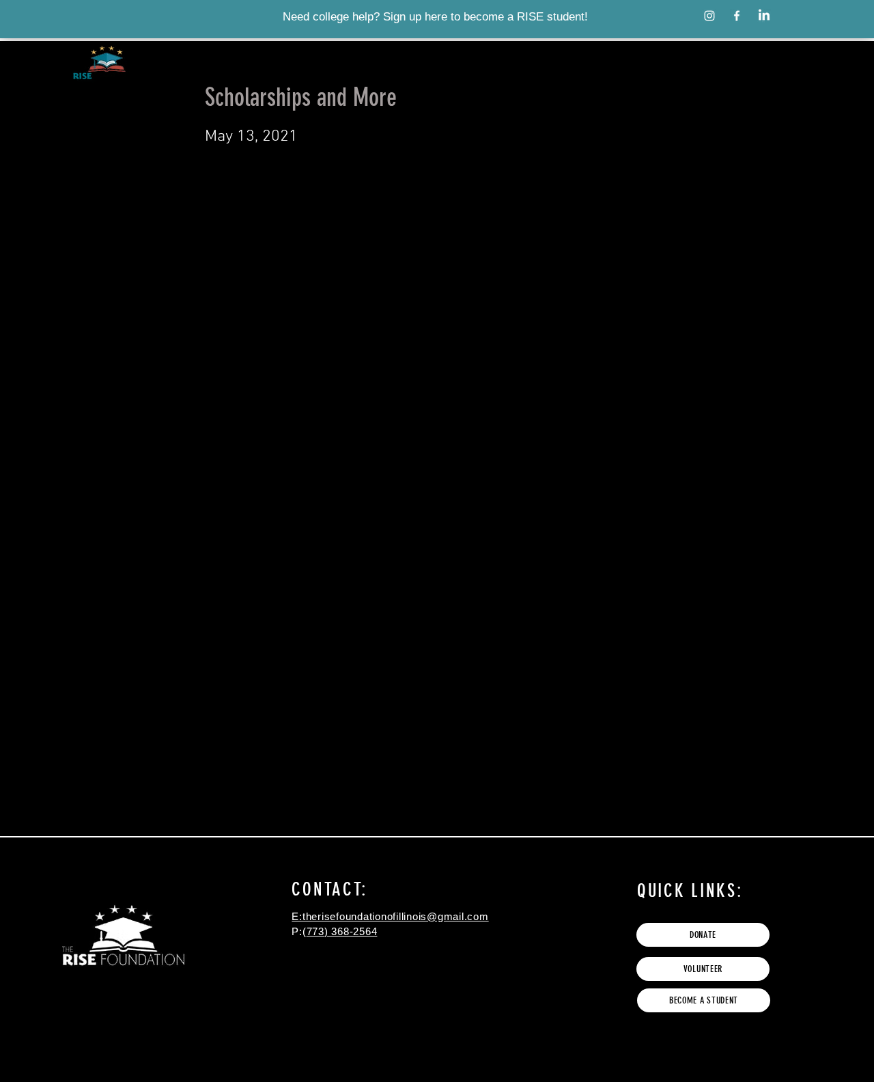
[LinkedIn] (764, 16)
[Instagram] (709, 16)
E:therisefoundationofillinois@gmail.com (390, 916)
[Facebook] (737, 16)
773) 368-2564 (342, 931)
